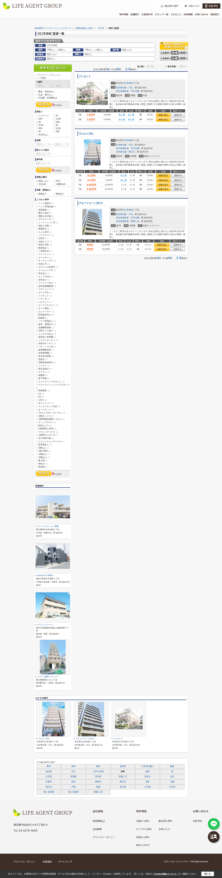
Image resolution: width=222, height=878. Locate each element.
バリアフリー (46, 235)
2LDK (41, 125)
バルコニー (45, 302)
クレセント (85, 76)
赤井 (73, 766)
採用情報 (188, 14)
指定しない (44, 181)
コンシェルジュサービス (51, 441)
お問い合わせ (201, 14)
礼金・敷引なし (45, 94)
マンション (55, 75)
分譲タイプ (45, 241)
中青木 (49, 782)
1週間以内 (60, 184)
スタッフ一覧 (161, 14)
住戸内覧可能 (46, 438)
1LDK (58, 119)
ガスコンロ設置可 (48, 267)
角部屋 (42, 467)
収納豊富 (44, 390)
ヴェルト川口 (86, 133)
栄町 (147, 771)
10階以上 (44, 454)
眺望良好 (44, 248)
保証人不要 (45, 225)
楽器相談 (44, 210)
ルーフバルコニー (48, 305)
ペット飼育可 (46, 203)
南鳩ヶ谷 (135, 221)
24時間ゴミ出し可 (48, 435)
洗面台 (42, 359)
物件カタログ (143, 845)
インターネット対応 (49, 406)
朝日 (98, 766)
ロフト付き (45, 292)
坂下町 (123, 787)
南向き (42, 463)
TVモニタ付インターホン (51, 412)
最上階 (42, 460)
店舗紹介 (134, 14)
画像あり (42, 194)
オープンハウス (47, 260)
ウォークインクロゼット (51, 381)
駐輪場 (42, 318)
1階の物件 (44, 451)
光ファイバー (46, 403)
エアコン (44, 372)
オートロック (46, 409)
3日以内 (42, 184)
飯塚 (172, 766)
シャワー (44, 365)
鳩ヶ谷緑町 (73, 792)
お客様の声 (147, 14)
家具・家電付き (47, 324)
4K (39, 131)
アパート (42, 75)
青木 (49, 766)
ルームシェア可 (47, 270)
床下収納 (44, 378)
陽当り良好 (45, 213)
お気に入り (164, 829)
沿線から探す (143, 820)
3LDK (58, 128)
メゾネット (45, 295)
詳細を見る (163, 115)
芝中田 (98, 776)
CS (41, 393)
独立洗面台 (45, 368)
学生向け (44, 273)
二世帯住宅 (45, 251)
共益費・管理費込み (47, 98)
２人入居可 (45, 232)
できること (176, 14)
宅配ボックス (46, 416)
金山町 (49, 771)
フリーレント (46, 254)
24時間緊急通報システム (51, 419)
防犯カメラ (45, 425)
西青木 (98, 782)
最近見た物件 (165, 820)
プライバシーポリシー (104, 837)
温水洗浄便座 (46, 356)
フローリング (46, 289)
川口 (131, 87)
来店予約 (197, 820)
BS (41, 397)
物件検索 (123, 14)
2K (39, 122)
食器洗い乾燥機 (47, 337)
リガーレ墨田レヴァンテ (48, 676)
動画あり (60, 194)
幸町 (131, 83)
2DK (58, 122)
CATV (42, 400)
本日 (58, 181)
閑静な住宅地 (46, 216)
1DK (40, 119)
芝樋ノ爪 (123, 776)
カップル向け (46, 276)
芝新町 (73, 776)
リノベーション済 (48, 222)
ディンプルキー (47, 422)
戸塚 (73, 787)
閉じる (207, 874)
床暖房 (42, 375)
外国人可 (44, 264)
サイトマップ (65, 861)
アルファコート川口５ (91, 203)
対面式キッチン (47, 343)
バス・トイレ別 (47, 346)
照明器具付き (46, 314)
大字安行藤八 (147, 766)
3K (57, 125)
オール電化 (45, 308)
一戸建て (42, 78)
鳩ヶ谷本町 (49, 792)
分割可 (42, 238)
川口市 (125, 83)
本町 (147, 782)
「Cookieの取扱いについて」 (165, 874)
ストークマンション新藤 (48, 526)
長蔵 (98, 787)
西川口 (132, 151)
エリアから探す (144, 829)
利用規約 (47, 861)
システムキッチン (48, 340)
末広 (172, 776)
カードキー (45, 257)
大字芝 (49, 776)
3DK (40, 128)
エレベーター (46, 311)
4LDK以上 (43, 134)
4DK (58, 131)
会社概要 (97, 829)
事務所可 (44, 229)
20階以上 (44, 457)
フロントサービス (48, 432)
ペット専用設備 (47, 206)
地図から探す (143, 837)
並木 (73, 782)
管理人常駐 (45, 244)
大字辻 (172, 787)
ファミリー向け (47, 283)
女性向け (44, 280)
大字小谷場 (98, 771)
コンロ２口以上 (47, 334)
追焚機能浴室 (46, 350)
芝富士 (147, 776)
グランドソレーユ (45, 624)
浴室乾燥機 (45, 353)
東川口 (49, 787)
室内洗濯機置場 (47, 286)
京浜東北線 (121, 87)
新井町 (123, 766)
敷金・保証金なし (46, 91)
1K (57, 115)
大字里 (147, 787)
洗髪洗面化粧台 (47, 362)
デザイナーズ (46, 219)
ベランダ (44, 299)
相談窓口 (214, 14)
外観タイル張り (47, 330)
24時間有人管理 (47, 428)
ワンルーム (43, 115)
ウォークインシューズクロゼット (53, 386)
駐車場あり (45, 444)
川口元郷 (135, 91)
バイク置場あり (47, 321)
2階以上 (43, 448)
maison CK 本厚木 (45, 575)
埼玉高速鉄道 (122, 91)
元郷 (172, 782)
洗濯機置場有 (46, 327)
